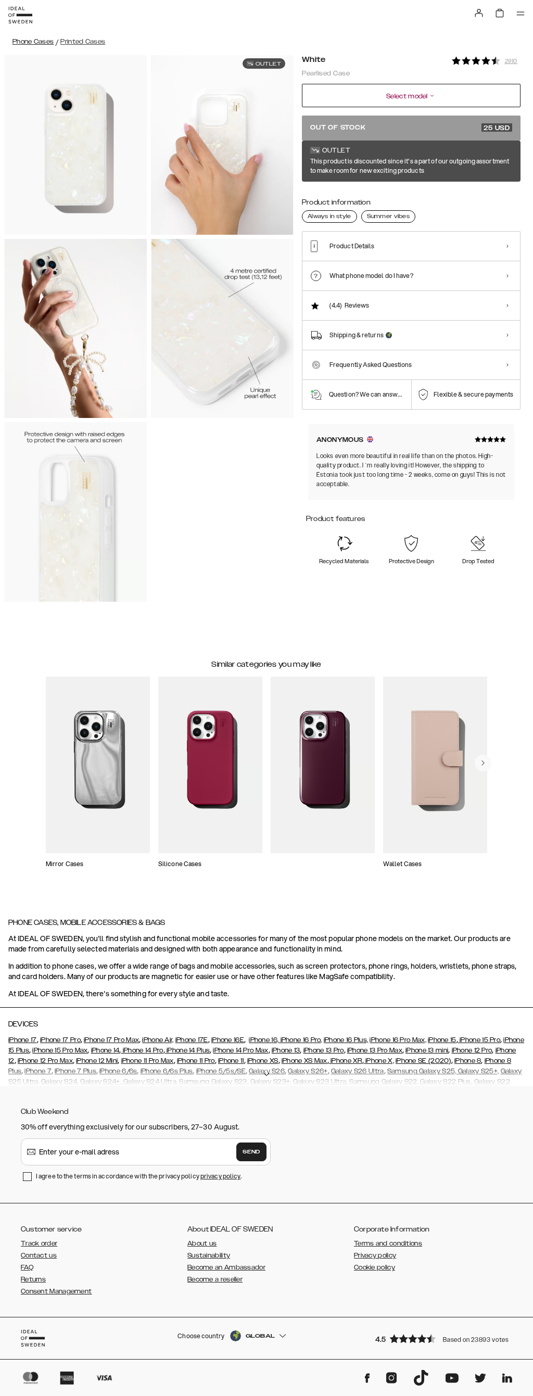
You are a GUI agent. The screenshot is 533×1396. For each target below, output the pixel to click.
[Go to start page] (20, 15)
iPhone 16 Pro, (300, 1040)
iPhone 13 (286, 1050)
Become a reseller (215, 1279)
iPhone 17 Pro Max (111, 1040)
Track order (39, 1243)
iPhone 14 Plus (187, 1050)
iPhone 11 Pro (196, 1060)
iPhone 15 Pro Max (59, 1050)
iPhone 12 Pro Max (45, 1060)
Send (251, 1151)
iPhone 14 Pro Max (240, 1050)
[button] (444, 1338)
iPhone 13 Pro (323, 1050)
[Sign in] (478, 13)
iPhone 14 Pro (142, 1050)
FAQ (27, 1267)
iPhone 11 (231, 1060)
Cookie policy (374, 1267)
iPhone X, (379, 1060)
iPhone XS (262, 1060)
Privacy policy (375, 1255)
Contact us (39, 1255)
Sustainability (208, 1255)
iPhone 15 (442, 1040)
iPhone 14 (105, 1050)
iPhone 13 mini (426, 1050)
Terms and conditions (388, 1243)
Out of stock (410, 128)
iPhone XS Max (304, 1060)
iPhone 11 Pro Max (147, 1060)
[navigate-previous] (483, 763)
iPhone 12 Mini (97, 1060)
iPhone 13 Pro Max (374, 1050)
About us (202, 1243)
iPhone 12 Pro (472, 1050)
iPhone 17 (22, 1040)
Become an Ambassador (226, 1267)
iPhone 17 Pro (60, 1040)
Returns (33, 1279)
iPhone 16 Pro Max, (398, 1040)
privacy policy (220, 1176)
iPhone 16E (227, 1040)
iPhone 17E (191, 1040)
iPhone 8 (467, 1060)
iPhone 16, (263, 1040)
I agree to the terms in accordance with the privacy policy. (139, 1176)
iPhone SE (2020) (423, 1060)
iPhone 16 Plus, (346, 1040)
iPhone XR (345, 1060)
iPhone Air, (157, 1040)
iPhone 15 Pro (479, 1040)
